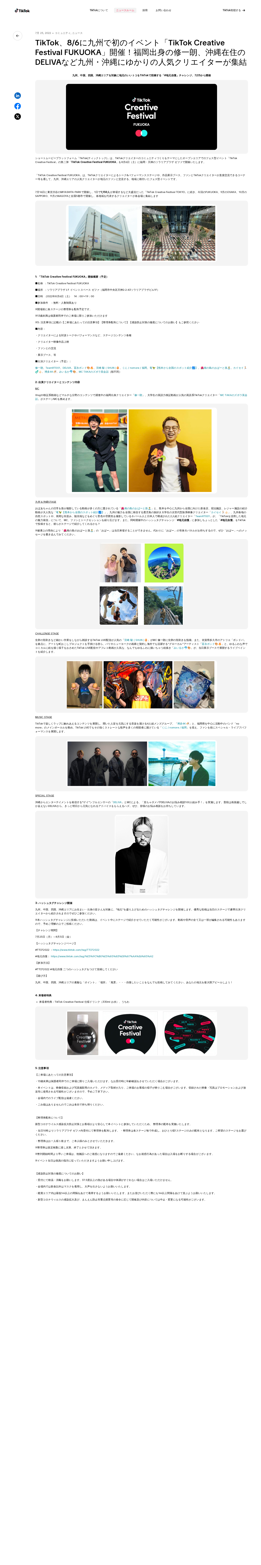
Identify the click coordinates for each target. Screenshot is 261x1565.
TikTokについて (99, 10)
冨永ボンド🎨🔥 (84, 367)
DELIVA (67, 367)
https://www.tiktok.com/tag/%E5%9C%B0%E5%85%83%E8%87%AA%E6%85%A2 (102, 956)
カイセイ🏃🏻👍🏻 (219, 512)
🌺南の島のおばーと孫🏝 (216, 367)
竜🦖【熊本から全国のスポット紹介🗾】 (174, 367)
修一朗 (39, 367)
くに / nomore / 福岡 (134, 367)
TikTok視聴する (232, 10)
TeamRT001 (53, 367)
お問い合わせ (163, 10)
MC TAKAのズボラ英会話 (94, 371)
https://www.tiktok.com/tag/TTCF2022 (76, 949)
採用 (145, 10)
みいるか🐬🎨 (67, 371)
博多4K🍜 (50, 371)
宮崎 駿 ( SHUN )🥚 (108, 367)
